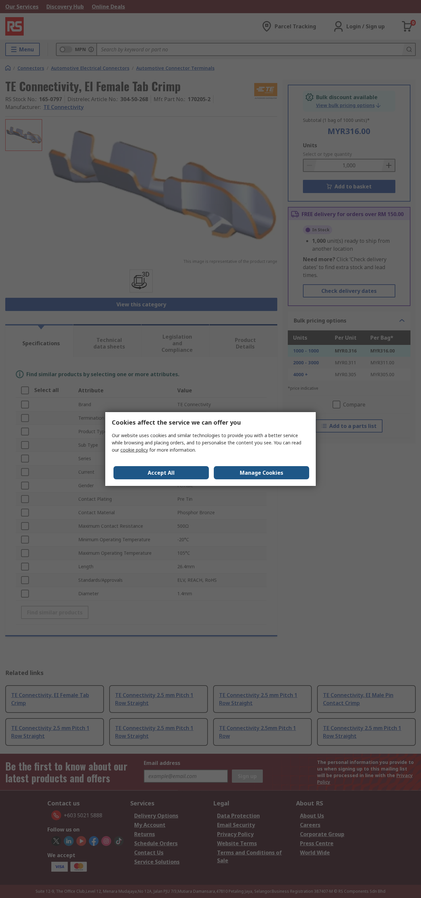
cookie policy (134, 450)
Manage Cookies (261, 472)
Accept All (161, 472)
